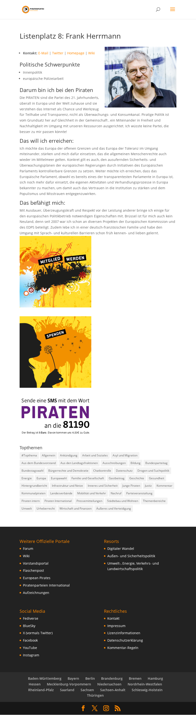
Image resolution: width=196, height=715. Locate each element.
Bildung (136, 463)
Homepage (75, 53)
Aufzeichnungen (36, 592)
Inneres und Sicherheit (103, 486)
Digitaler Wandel (120, 548)
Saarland (67, 690)
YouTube (30, 647)
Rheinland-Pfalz (41, 690)
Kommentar (164, 486)
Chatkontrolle (102, 471)
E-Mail (43, 53)
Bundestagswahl (33, 471)
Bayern (73, 678)
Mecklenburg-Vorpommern (69, 684)
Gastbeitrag (117, 478)
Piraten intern (31, 501)
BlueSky (29, 625)
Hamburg (155, 678)
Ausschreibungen (114, 463)
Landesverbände (61, 493)
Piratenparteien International (46, 585)
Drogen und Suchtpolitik (153, 471)
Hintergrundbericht (34, 486)
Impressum (116, 625)
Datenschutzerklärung (125, 640)
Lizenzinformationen (123, 633)
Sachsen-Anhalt (112, 690)
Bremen (135, 678)
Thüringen (95, 695)
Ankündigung (68, 455)
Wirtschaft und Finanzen (76, 508)
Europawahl (59, 478)
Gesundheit (156, 478)
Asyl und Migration (125, 455)
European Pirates (36, 578)
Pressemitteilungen (89, 501)
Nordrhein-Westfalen (145, 684)
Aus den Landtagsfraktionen (79, 463)
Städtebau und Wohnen (122, 501)
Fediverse (30, 618)
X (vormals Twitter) (38, 633)
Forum (28, 548)
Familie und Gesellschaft (87, 478)
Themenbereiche (154, 501)
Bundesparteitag (156, 463)
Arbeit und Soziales (95, 455)
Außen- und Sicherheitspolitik (131, 556)
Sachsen (87, 690)
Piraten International (58, 501)
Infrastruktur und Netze (67, 486)
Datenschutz (124, 471)
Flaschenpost (33, 570)
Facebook (30, 640)
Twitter (57, 53)
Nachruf (116, 493)
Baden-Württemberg (44, 678)
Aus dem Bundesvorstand (39, 463)
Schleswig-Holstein (147, 690)
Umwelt (27, 508)
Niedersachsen (109, 684)
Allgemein (48, 455)
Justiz (148, 486)
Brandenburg (112, 678)
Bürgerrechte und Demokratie (68, 471)
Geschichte (136, 478)
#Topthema (29, 455)
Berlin (90, 678)
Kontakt (113, 618)
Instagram (31, 655)
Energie (27, 478)
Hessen (35, 684)
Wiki (91, 53)
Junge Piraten (131, 486)
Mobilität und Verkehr (91, 493)
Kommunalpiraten (33, 493)
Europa (41, 478)
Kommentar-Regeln (122, 647)
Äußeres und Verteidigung (113, 508)
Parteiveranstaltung (139, 493)
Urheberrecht (46, 508)
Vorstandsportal (36, 563)
